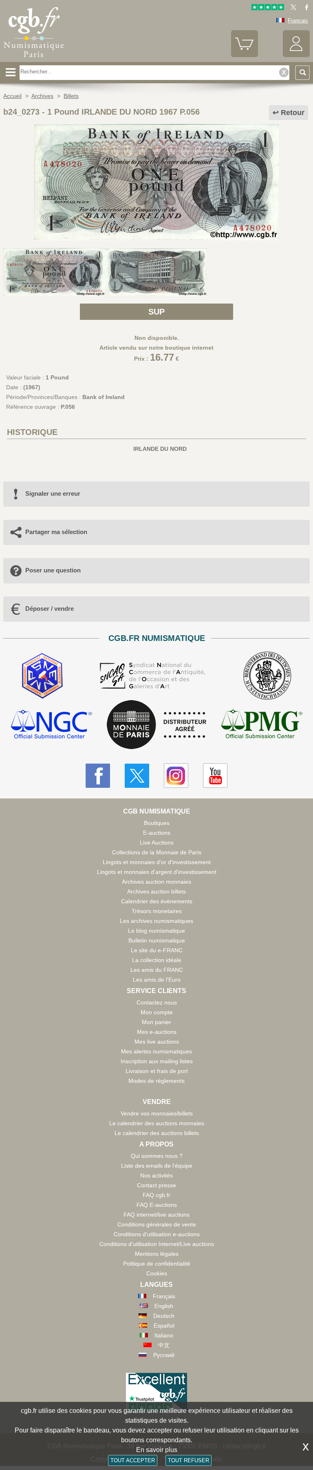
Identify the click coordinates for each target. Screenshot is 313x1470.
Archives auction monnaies (156, 881)
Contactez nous (157, 1002)
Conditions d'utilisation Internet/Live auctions (156, 1244)
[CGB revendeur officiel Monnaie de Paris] (156, 725)
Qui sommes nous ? (157, 1156)
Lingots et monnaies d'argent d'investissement (156, 872)
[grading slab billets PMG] (261, 725)
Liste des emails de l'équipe (156, 1165)
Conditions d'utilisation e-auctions (157, 1234)
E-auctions (156, 832)
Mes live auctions (156, 1041)
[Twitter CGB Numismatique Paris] (137, 775)
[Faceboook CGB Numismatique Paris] (98, 775)
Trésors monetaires (157, 911)
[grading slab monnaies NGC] (51, 725)
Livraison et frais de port (157, 1071)
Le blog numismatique (156, 930)
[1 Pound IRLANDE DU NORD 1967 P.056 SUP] (156, 238)
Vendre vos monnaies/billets (157, 1113)
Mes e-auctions (156, 1032)
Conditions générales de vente (156, 1224)
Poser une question (53, 570)
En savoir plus (156, 1449)
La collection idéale (156, 960)
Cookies (156, 1273)
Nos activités (156, 1175)
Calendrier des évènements (156, 901)
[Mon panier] (244, 55)
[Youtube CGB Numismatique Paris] (215, 775)
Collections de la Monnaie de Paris (156, 852)
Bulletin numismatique (156, 940)
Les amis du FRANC (156, 970)
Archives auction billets (156, 891)
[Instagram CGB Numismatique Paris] (176, 775)
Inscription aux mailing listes (157, 1061)
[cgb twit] (292, 8)
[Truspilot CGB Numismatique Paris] (267, 8)
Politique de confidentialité (156, 1263)
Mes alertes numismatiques (156, 1051)
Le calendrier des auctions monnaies (156, 1123)
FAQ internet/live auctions (156, 1214)
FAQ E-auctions (157, 1205)
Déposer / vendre (49, 608)
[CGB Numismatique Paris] (33, 59)
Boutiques (157, 823)
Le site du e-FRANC (157, 950)
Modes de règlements (156, 1081)
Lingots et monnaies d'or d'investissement (157, 862)
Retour (292, 113)
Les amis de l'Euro (157, 979)
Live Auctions (157, 842)
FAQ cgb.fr (156, 1195)
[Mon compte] (296, 55)
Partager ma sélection (56, 531)
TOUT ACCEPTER (132, 1460)
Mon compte (157, 1012)
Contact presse (156, 1185)
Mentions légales (157, 1253)
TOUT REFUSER (188, 1460)
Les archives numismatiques (156, 921)
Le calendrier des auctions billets (157, 1133)
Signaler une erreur (52, 493)
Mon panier (156, 1022)
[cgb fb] (305, 8)
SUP (156, 312)
